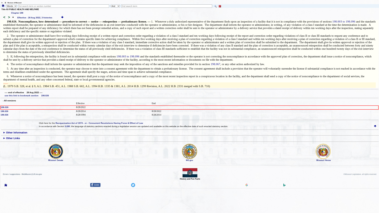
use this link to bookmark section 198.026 (27, 95)
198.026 (4, 107)
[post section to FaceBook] (95, 186)
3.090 (67, 126)
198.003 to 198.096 (343, 21)
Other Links (13, 138)
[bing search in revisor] (284, 185)
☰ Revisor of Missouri (12, 3)
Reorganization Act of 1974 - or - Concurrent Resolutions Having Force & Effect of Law (99, 123)
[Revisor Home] (5, 185)
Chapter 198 (17, 13)
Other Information (16, 132)
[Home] (3, 5)
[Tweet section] (133, 186)
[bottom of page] (62, 17)
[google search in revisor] (247, 185)
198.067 (215, 64)
